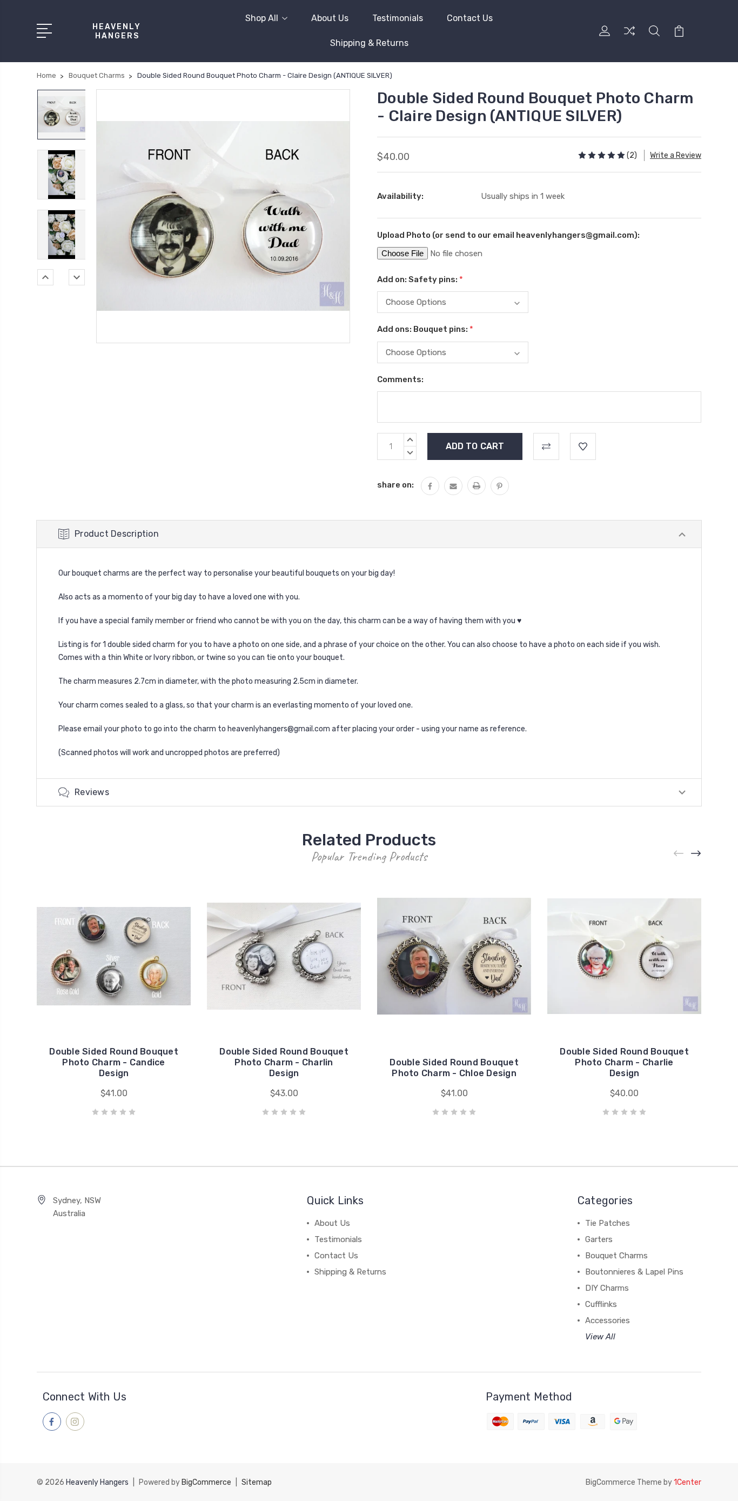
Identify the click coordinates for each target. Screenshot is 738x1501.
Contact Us (470, 18)
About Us (329, 18)
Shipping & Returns (369, 43)
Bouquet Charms (616, 1255)
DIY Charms (607, 1288)
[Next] (77, 277)
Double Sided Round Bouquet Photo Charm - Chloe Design (454, 1067)
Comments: (400, 379)
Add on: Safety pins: (420, 279)
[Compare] (629, 37)
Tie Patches (607, 1223)
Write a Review (675, 155)
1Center (687, 1482)
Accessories (607, 1320)
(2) (632, 155)
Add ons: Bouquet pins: (425, 329)
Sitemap (256, 1482)
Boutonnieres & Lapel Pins (634, 1272)
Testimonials (397, 18)
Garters (599, 1239)
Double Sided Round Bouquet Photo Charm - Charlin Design (283, 1062)
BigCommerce (206, 1482)
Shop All (261, 18)
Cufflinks (601, 1304)
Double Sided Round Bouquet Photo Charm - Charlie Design (624, 1062)
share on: (395, 485)
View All (600, 1337)
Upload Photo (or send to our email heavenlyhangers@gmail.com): (508, 235)
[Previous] (45, 277)
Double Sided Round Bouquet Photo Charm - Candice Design (113, 1062)
